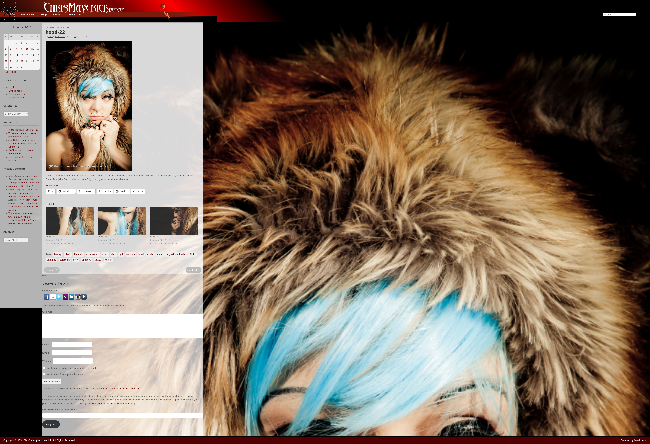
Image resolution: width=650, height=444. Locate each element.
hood (141, 254)
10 (27, 49)
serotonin (65, 260)
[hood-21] (122, 221)
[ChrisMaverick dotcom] (325, 6)
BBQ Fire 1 (27, 186)
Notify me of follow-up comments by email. (72, 368)
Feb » (15, 72)
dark (113, 254)
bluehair (78, 254)
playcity (12, 186)
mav (50, 36)
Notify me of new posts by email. (66, 374)
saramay (51, 260)
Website (47, 361)
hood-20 (154, 236)
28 (11, 67)
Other (56, 15)
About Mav (27, 15)
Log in (11, 87)
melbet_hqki (15, 189)
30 (22, 67)
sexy (76, 260)
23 (22, 61)
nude (159, 254)
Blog (43, 15)
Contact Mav (74, 15)
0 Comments (80, 36)
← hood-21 (51, 270)
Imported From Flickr (58, 27)
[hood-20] (174, 221)
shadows (86, 260)
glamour (130, 254)
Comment (48, 311)
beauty (57, 254)
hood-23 (51, 236)
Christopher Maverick (40, 440)
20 (6, 61)
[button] (47, 296)
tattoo (98, 260)
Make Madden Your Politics (23, 130)
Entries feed (15, 91)
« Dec (6, 72)
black (68, 254)
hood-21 (102, 236)
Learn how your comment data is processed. (115, 388)
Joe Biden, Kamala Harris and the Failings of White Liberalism (22, 143)
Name (46, 344)
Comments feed (17, 94)
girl (121, 254)
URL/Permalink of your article (59, 409)
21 (11, 61)
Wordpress (640, 440)
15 (17, 55)
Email (46, 352)
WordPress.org (16, 97)
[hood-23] (70, 221)
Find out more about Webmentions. (113, 403)
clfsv (105, 254)
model (150, 254)
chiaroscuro (92, 254)
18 (32, 55)
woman (108, 260)
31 (27, 67)
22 (17, 61)
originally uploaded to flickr (180, 254)
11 (32, 49)
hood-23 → (193, 270)
